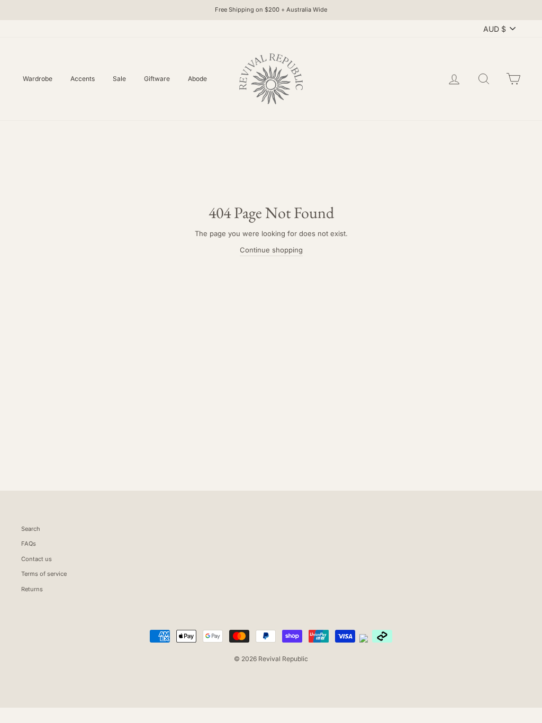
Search (30, 528)
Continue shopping (271, 250)
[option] (271, 10)
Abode (197, 79)
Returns (32, 589)
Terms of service (44, 573)
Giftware (157, 79)
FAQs (28, 543)
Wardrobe (37, 79)
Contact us (36, 559)
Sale (119, 79)
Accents (82, 79)
